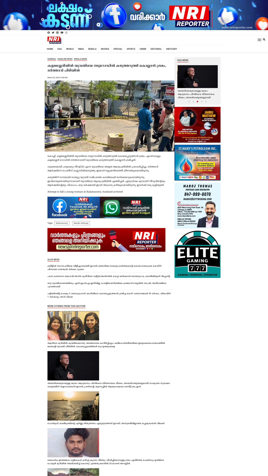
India (78, 48)
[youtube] (62, 33)
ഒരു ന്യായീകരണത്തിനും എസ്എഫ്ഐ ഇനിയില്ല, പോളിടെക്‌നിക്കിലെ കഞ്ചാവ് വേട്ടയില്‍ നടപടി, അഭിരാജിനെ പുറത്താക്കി (106, 283)
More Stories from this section (66, 304)
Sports (124, 48)
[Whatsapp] (66, 33)
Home (49, 48)
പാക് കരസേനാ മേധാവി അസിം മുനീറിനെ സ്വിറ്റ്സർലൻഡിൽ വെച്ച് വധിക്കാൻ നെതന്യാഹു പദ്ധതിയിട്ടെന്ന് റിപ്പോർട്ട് (108, 274)
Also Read (53, 257)
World (68, 48)
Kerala (88, 48)
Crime (135, 48)
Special (112, 48)
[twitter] (53, 33)
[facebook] (48, 33)
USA (58, 48)
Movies (100, 48)
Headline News (65, 57)
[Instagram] (57, 33)
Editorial (147, 48)
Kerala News (80, 57)
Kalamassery (62, 221)
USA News (182, 58)
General (51, 57)
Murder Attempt (81, 221)
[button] (189, 100)
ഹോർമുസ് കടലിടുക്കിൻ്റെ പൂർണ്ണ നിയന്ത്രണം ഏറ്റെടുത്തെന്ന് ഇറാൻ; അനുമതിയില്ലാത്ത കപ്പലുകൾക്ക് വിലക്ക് (105, 421)
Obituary (161, 48)
